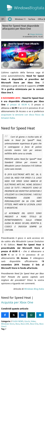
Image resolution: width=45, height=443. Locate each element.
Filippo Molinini (36, 34)
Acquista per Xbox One (17, 302)
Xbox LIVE (25, 324)
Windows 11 (20, 19)
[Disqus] (22, 412)
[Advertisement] (22, 355)
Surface (31, 19)
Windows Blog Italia (34, 288)
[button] (3, 19)
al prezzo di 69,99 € (18, 104)
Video (33, 321)
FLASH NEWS (17, 321)
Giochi (27, 321)
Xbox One (34, 324)
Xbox (17, 324)
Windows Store (7, 324)
